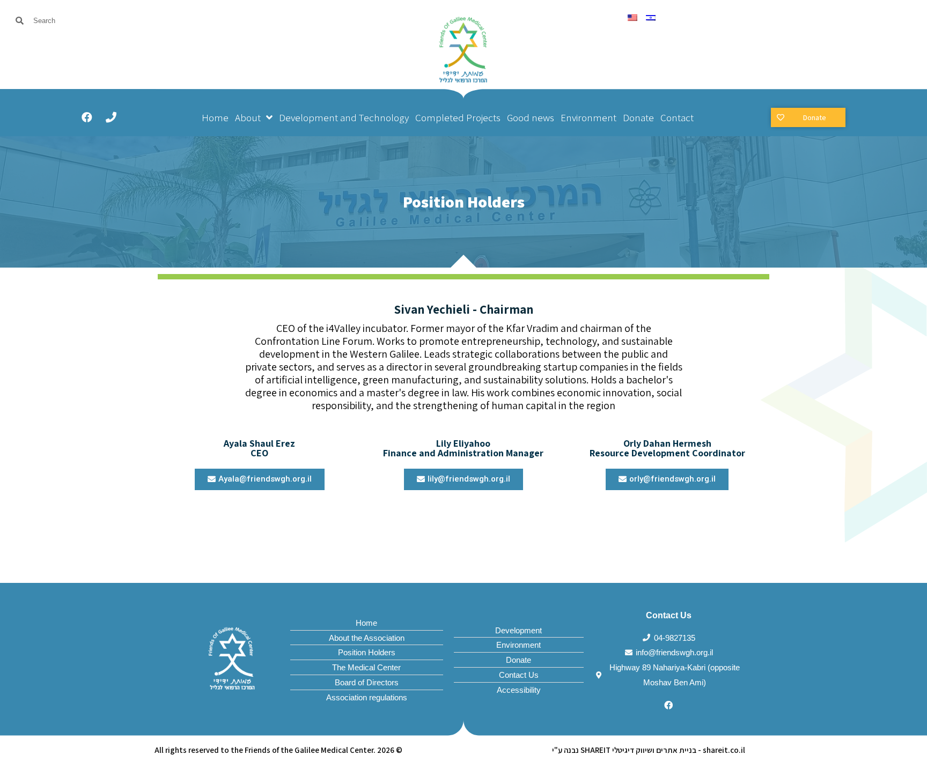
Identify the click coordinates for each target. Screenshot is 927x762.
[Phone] (111, 117)
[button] (808, 117)
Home (215, 117)
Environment (588, 117)
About (248, 117)
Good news (530, 117)
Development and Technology (344, 117)
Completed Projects (458, 117)
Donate (638, 117)
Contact (677, 117)
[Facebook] (87, 117)
